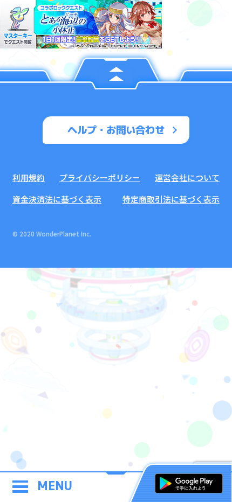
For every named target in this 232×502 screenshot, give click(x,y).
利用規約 (28, 177)
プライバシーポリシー (99, 177)
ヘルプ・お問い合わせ (116, 130)
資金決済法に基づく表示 (56, 199)
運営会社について (187, 177)
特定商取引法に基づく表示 (171, 199)
